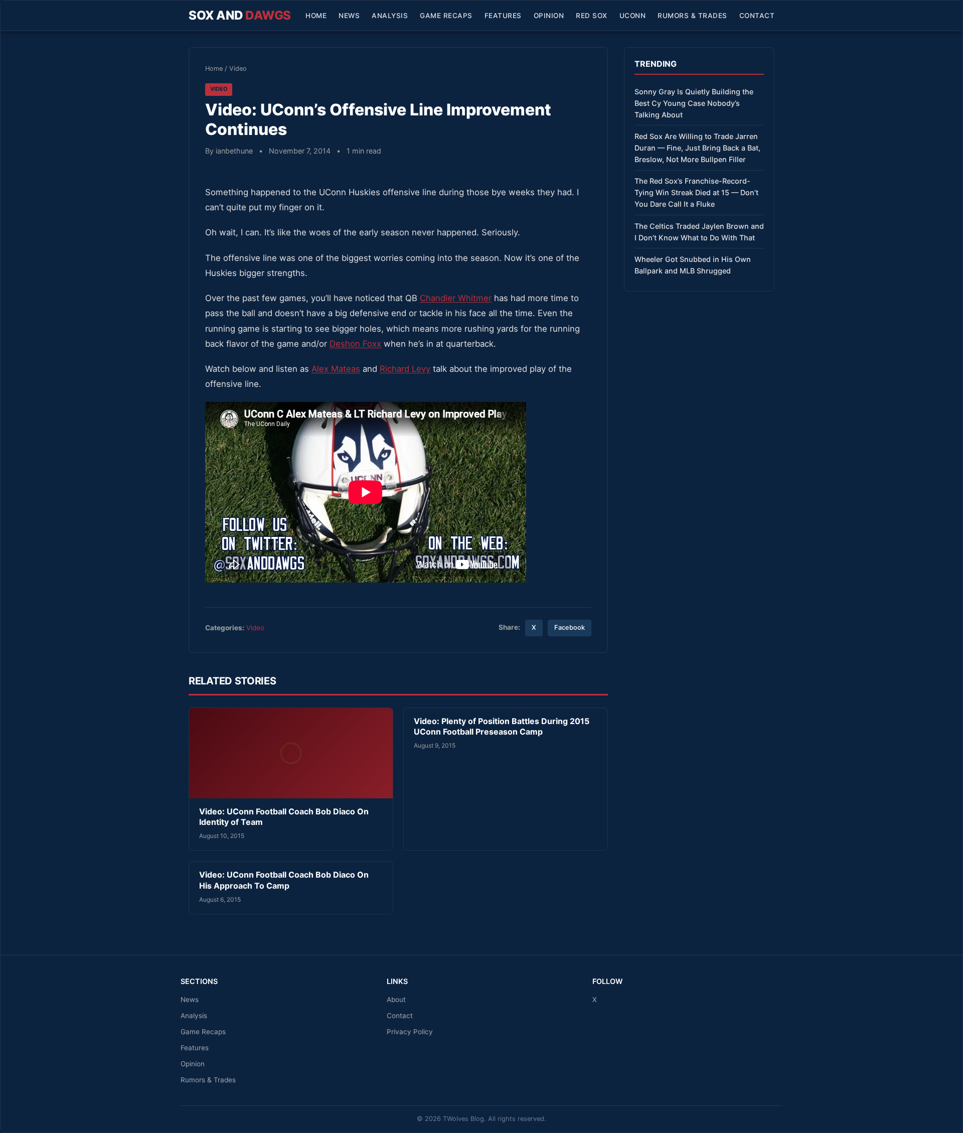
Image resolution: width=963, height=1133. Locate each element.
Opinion (549, 16)
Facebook (569, 627)
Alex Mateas (335, 369)
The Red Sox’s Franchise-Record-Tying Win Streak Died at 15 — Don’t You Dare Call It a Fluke (696, 192)
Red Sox (591, 16)
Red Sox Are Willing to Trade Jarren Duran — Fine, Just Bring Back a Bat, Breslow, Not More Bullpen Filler (697, 148)
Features (503, 16)
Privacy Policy (410, 1032)
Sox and (240, 15)
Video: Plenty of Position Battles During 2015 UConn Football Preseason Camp (501, 726)
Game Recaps (446, 16)
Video (238, 68)
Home (316, 16)
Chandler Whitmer (456, 298)
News (349, 16)
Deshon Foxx (355, 344)
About (396, 1000)
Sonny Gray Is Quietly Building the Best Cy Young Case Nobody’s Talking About (693, 103)
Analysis (390, 16)
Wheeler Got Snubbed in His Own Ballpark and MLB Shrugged (692, 265)
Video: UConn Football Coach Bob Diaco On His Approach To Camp (284, 880)
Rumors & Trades (692, 16)
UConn (632, 16)
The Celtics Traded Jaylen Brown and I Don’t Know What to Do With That (699, 232)
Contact (757, 16)
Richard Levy (405, 369)
